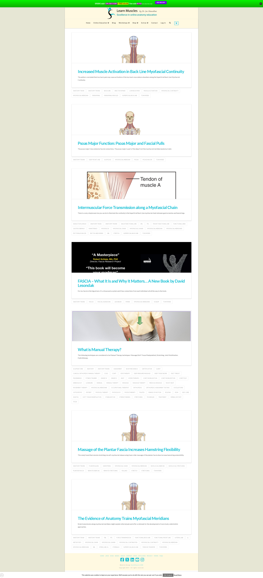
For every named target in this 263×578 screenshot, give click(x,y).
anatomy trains (94, 91)
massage (125, 383)
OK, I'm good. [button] (168, 575)
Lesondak (118, 302)
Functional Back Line (142, 537)
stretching (138, 397)
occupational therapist (120, 387)
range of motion (155, 392)
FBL (105, 537)
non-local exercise (158, 466)
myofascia (105, 228)
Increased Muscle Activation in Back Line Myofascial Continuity (131, 71)
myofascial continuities (128, 542)
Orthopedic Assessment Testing (158, 387)
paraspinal (96, 95)
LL (188, 537)
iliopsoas (107, 159)
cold (106, 373)
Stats (135, 555)
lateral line (179, 537)
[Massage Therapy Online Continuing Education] (131, 13)
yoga (75, 402)
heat (122, 378)
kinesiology (77, 383)
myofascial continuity (169, 91)
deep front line (94, 159)
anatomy (90, 369)
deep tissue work (161, 373)
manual (99, 383)
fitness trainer (91, 378)
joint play (183, 378)
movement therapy (80, 387)
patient (89, 392)
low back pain (135, 91)
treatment (162, 397)
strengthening (124, 397)
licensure (89, 383)
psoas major (147, 159)
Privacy (150, 555)
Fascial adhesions (104, 302)
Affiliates (142, 555)
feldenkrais (77, 378)
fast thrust (175, 373)
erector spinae (120, 91)
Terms (156, 555)
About (123, 555)
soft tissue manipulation (92, 397)
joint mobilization (168, 378)
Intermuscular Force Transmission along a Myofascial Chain (127, 207)
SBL (108, 233)
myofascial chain (119, 228)
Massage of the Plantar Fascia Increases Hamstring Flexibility (129, 449)
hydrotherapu (133, 378)
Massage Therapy (139, 383)
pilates (141, 392)
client (158, 369)
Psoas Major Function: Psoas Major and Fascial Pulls (121, 143)
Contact (129, 555)
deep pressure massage (142, 373)
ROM (176, 392)
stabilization (110, 397)
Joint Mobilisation (150, 378)
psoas (136, 159)
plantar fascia (78, 471)
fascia (91, 302)
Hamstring (107, 466)
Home (102, 555)
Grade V (114, 378)
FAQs (161, 555)
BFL (142, 224)
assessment (118, 369)
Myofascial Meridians (174, 228)
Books (117, 555)
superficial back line (129, 95)
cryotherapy (125, 373)
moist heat (170, 383)
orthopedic (137, 387)
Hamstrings (93, 228)
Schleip (156, 302)
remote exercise (94, 471)
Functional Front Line (162, 537)
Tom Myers (145, 95)
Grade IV (104, 378)
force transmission (124, 537)
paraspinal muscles (111, 95)
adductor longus (79, 224)
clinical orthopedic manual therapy (86, 373)
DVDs (112, 555)
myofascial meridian (80, 95)
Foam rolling (94, 466)
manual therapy (112, 383)
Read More (178, 575)
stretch (116, 233)
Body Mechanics (132, 369)
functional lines (179, 224)
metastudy (77, 542)
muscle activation (150, 91)
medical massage (155, 383)
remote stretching (111, 471)
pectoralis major (79, 233)
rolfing (168, 392)
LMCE (107, 555)
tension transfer (148, 547)
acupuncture (78, 369)
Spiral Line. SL (103, 547)
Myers (128, 302)
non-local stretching (177, 466)
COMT (114, 373)
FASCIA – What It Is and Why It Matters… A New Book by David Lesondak (131, 283)
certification (147, 369)
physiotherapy (130, 392)
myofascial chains (136, 228)
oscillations (178, 387)
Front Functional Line (161, 224)
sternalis (116, 547)
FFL (148, 224)
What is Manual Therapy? (99, 349)
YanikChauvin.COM (137, 565)
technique (150, 397)
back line (107, 91)
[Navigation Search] (170, 23)
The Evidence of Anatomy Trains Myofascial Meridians (123, 518)
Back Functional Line (129, 224)
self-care (185, 392)
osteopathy (77, 392)
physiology (116, 392)
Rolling (124, 471)
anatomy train (78, 91)
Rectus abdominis (96, 233)
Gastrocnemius (79, 228)
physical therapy (102, 392)
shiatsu (76, 397)
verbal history (176, 397)
